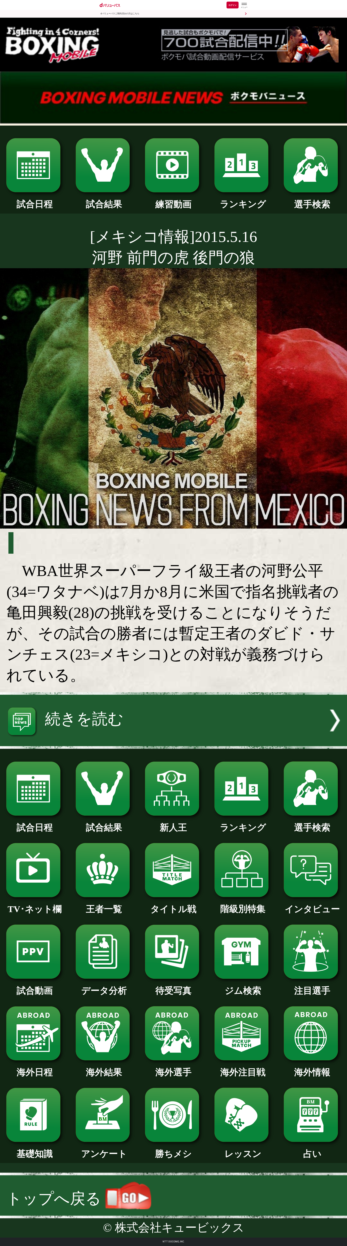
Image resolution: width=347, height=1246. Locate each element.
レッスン (243, 1154)
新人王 (173, 827)
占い (312, 1154)
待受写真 (173, 991)
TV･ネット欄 (35, 909)
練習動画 (173, 204)
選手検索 (312, 204)
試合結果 (104, 204)
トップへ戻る (55, 1198)
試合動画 (35, 991)
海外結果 (104, 1072)
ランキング (243, 204)
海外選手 (173, 1072)
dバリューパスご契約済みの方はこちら (119, 13)
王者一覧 (104, 909)
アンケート (104, 1154)
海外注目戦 (242, 1072)
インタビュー (312, 909)
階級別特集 (242, 909)
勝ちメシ (173, 1154)
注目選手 (312, 991)
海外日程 (35, 1072)
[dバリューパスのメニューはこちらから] (244, 5)
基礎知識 (35, 1154)
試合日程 (35, 204)
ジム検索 (243, 991)
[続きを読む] (173, 741)
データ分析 (104, 991)
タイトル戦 (173, 909)
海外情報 (312, 1072)
